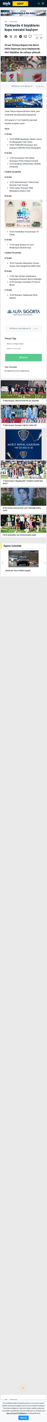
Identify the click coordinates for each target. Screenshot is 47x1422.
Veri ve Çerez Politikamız (17, 1413)
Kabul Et (23, 1418)
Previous (1, 528)
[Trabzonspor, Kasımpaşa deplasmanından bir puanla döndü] (23, 558)
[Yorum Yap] (30, 36)
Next (45, 528)
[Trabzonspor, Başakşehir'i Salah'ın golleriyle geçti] (23, 469)
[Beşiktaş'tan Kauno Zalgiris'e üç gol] (23, 524)
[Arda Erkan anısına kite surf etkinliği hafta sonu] (23, 496)
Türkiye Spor (13, 21)
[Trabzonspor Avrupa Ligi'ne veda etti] (23, 414)
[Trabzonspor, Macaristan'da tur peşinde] (23, 389)
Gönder (25, 357)
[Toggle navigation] (43, 3)
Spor (6, 21)
